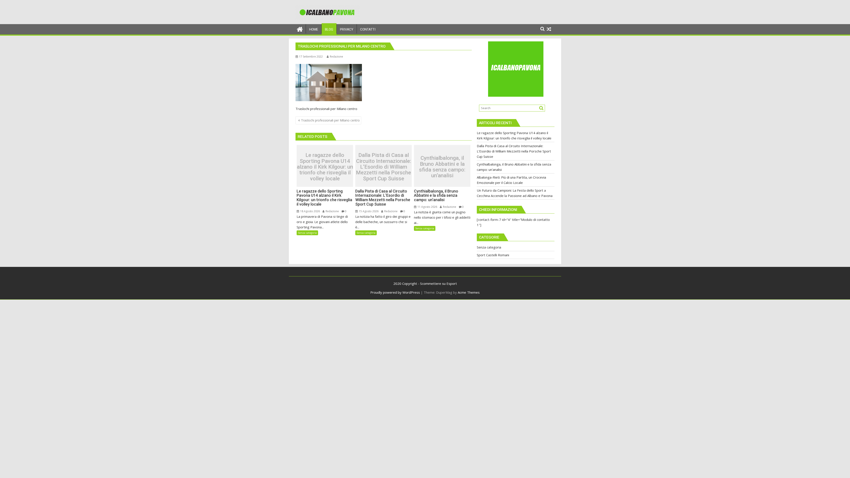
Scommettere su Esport (438, 283)
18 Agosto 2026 (309, 211)
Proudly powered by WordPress (395, 292)
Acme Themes (469, 292)
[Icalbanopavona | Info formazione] (300, 28)
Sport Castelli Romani (493, 255)
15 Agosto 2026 (368, 211)
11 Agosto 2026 (427, 207)
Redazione (336, 56)
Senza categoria (307, 232)
